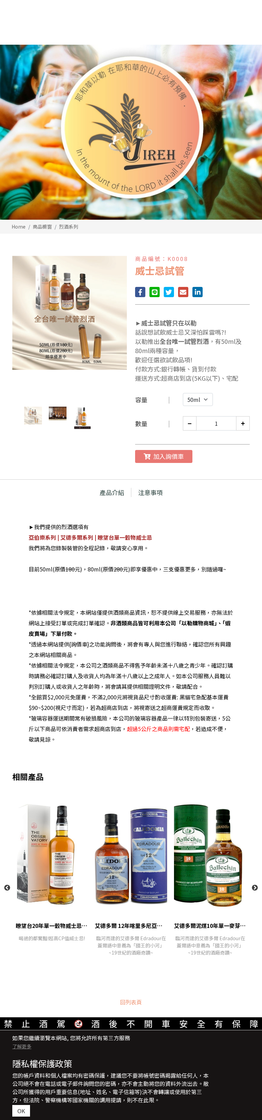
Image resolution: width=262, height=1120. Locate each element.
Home (19, 226)
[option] (131, 132)
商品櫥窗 (42, 226)
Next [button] (254, 888)
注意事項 (150, 492)
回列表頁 (131, 1002)
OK (21, 1111)
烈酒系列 (68, 226)
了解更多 (21, 1046)
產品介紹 (112, 492)
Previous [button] (7, 888)
